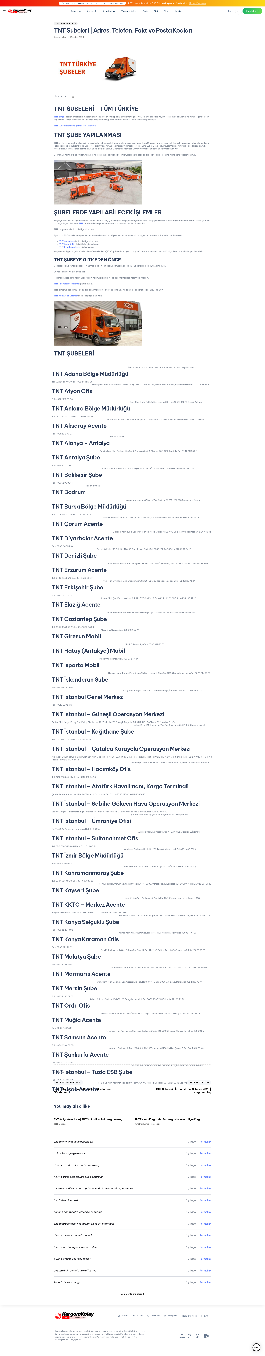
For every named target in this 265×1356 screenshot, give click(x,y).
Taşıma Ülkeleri (128, 11)
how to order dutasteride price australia (78, 1176)
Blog (166, 11)
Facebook (155, 1315)
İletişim (177, 11)
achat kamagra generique (70, 1153)
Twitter (139, 1315)
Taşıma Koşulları (189, 1316)
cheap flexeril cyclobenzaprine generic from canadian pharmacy (93, 1188)
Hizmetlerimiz (108, 11)
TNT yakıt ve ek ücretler (66, 295)
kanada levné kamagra (68, 1282)
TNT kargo (59, 116)
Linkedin (124, 1315)
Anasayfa (76, 11)
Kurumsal (91, 11)
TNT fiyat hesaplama (69, 247)
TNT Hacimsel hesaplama (66, 283)
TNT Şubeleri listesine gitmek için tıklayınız (75, 125)
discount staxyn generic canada (73, 1235)
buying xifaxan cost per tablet (72, 1258)
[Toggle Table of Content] (72, 97)
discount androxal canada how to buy (77, 1165)
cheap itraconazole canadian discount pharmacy (84, 1223)
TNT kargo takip (67, 244)
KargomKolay (60, 37)
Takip (145, 11)
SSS (156, 11)
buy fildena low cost (66, 1200)
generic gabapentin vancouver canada (78, 1212)
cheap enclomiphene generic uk (73, 1141)
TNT (81, 223)
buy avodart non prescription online (75, 1247)
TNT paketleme (67, 241)
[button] (4, 11)
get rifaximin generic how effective (75, 1270)
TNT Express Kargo (65, 24)
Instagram (172, 1315)
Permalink (205, 1141)
